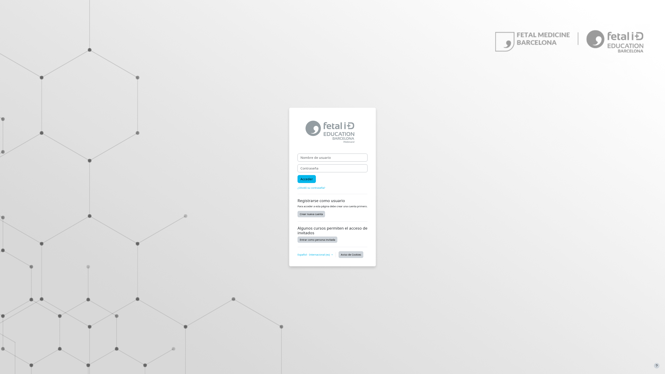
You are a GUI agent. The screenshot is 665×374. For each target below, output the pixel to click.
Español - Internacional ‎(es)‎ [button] (314, 254)
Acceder (306, 179)
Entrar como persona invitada (317, 239)
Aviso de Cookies (351, 254)
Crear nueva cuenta (311, 214)
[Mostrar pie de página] (656, 365)
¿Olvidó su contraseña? (311, 187)
